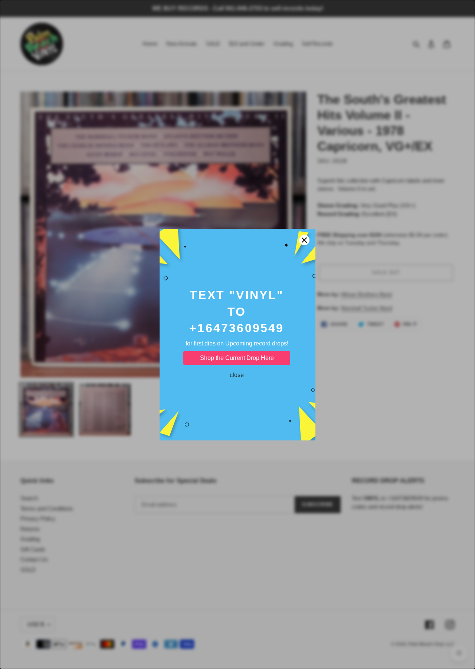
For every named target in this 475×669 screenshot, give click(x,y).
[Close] (304, 240)
